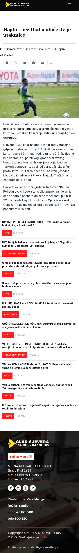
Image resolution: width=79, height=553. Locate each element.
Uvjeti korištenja (47, 547)
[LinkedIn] (24, 62)
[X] (15, 62)
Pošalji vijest (19, 457)
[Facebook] (7, 62)
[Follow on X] (18, 488)
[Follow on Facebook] (11, 488)
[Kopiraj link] (51, 62)
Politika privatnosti (21, 547)
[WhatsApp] (33, 62)
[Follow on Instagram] (25, 488)
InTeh (45, 537)
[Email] (42, 62)
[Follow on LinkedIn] (33, 488)
